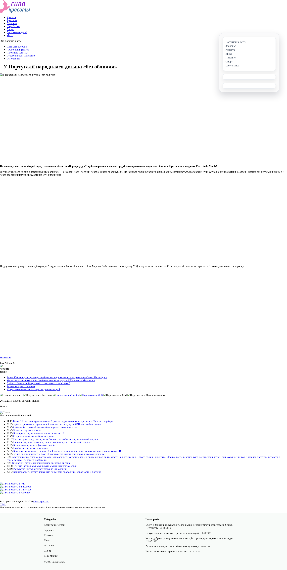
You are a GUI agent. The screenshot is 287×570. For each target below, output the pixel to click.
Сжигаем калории (17, 46)
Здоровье (12, 20)
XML (3, 504)
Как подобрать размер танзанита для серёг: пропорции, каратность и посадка (57, 472)
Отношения (13, 58)
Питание (12, 23)
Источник (5, 357)
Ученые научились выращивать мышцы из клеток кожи (45, 466)
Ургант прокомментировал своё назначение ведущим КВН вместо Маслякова (51, 380)
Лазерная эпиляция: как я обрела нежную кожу (172, 546)
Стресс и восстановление (21, 55)
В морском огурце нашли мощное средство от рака (41, 463)
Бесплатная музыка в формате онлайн (34, 445)
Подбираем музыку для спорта (30, 448)
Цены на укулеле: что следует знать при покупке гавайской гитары (51, 442)
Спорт (10, 29)
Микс (10, 35)
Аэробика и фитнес (18, 49)
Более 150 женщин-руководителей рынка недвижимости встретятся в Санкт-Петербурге (57, 377)
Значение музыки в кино (21, 386)
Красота (11, 17)
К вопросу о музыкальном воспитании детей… (40, 433)
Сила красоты (41, 501)
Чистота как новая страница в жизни (166, 551)
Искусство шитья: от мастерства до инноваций (33, 389)
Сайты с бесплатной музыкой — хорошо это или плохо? (38, 383)
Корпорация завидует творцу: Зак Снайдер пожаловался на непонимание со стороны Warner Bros (68, 451)
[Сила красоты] (15, 12)
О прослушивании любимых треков (33, 436)
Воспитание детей (17, 32)
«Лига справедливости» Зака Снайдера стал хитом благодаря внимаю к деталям (58, 454)
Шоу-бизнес (13, 26)
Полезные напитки (17, 52)
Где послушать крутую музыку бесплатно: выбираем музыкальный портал (55, 439)
